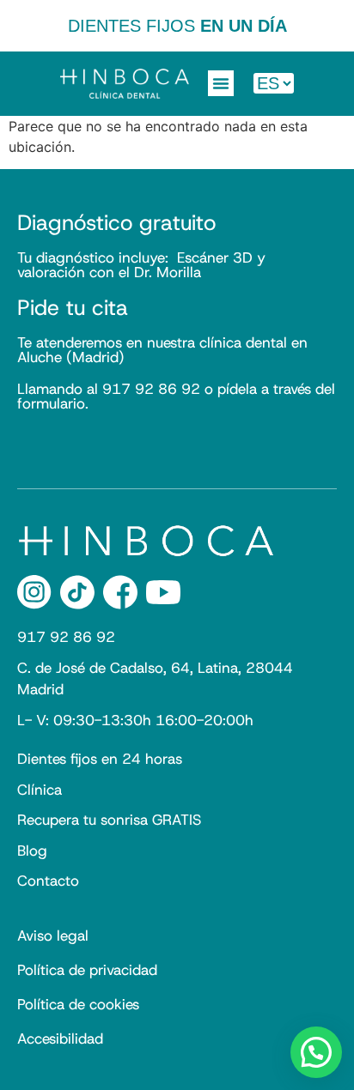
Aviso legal (52, 935)
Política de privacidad (87, 969)
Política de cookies (78, 1004)
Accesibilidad (60, 1038)
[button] (221, 83)
